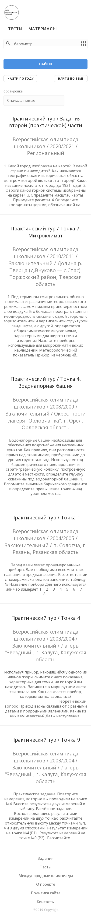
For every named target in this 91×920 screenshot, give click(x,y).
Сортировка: (13, 91)
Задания (45, 858)
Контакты (46, 901)
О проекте (45, 884)
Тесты (15, 29)
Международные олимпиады (45, 875)
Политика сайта (45, 892)
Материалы (42, 29)
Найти (45, 64)
